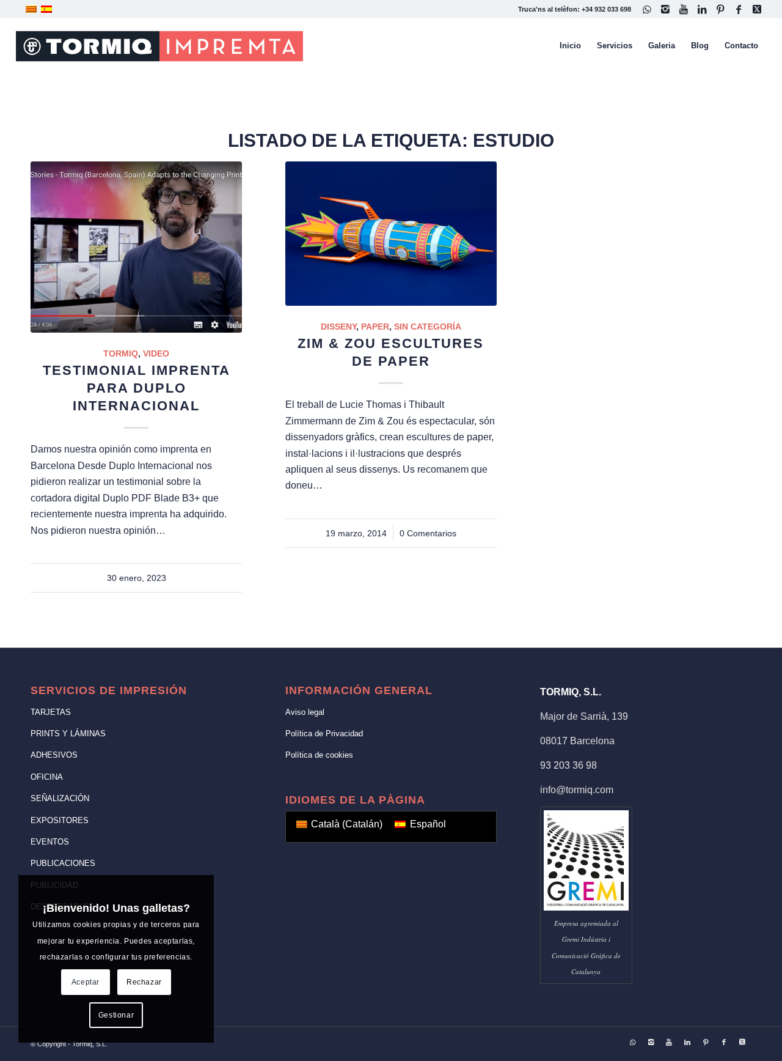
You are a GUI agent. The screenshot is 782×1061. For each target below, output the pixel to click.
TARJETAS (51, 712)
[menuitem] (570, 46)
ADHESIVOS (54, 755)
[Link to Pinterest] (720, 9)
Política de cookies (319, 755)
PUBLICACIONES (63, 863)
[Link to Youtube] (683, 9)
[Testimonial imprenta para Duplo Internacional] (136, 247)
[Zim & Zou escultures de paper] (391, 233)
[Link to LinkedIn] (702, 9)
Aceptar (85, 982)
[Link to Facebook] (738, 9)
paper (375, 326)
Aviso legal (304, 712)
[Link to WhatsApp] (647, 9)
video (156, 353)
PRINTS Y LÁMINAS (68, 733)
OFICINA (47, 777)
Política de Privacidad (324, 733)
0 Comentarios (428, 533)
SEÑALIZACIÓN (60, 798)
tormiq (120, 353)
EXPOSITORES (60, 820)
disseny (338, 326)
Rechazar (144, 982)
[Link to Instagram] (665, 9)
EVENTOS (50, 841)
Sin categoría (427, 326)
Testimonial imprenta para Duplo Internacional (136, 388)
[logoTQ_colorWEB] (160, 46)
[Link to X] (757, 9)
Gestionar (116, 1015)
